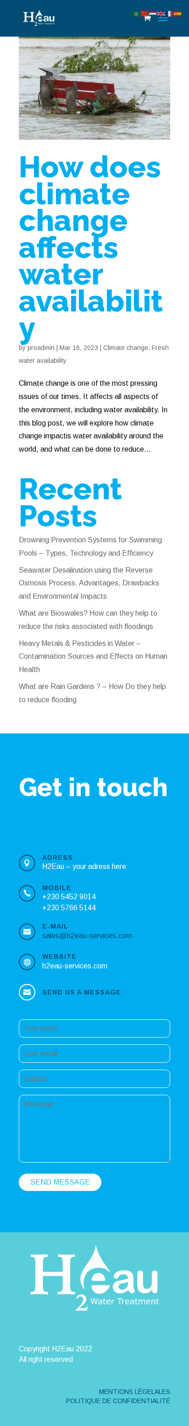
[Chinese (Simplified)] (145, 13)
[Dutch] (153, 13)
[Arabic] (137, 13)
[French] (170, 13)
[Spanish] (178, 13)
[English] (161, 13)
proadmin (41, 347)
